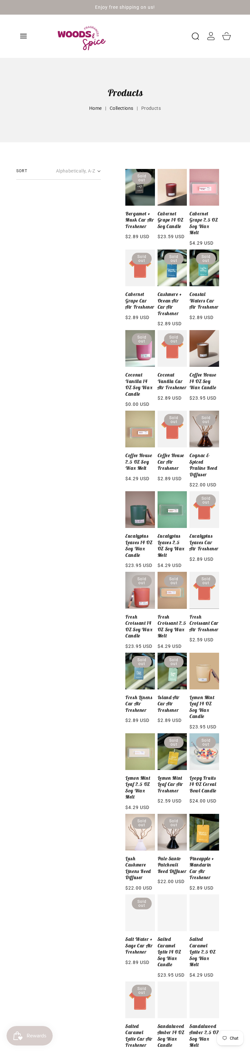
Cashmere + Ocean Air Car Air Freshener (170, 303)
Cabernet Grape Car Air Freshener (140, 300)
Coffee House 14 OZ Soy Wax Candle (202, 381)
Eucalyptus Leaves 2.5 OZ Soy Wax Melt (171, 545)
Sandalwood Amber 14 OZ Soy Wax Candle (171, 1035)
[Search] (195, 36)
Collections (121, 108)
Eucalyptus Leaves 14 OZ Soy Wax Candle (138, 545)
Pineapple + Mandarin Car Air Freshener (201, 868)
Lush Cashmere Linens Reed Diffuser (138, 868)
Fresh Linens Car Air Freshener (138, 703)
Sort (21, 171)
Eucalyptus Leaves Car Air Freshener (204, 542)
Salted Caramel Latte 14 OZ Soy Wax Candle (169, 952)
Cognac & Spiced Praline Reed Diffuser (203, 465)
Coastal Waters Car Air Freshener (204, 300)
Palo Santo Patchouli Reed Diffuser (172, 864)
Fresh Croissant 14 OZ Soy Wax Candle (138, 626)
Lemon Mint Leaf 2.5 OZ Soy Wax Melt (137, 787)
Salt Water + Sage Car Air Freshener (139, 945)
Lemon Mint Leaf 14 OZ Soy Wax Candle (201, 707)
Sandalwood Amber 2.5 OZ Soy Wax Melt (204, 1035)
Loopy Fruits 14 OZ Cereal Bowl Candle (202, 784)
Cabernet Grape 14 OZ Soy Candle (171, 220)
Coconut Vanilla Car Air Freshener (172, 381)
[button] (23, 36)
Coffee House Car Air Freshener (171, 461)
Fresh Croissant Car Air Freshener (204, 623)
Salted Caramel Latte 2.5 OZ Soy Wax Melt (202, 952)
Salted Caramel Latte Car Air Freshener (139, 1035)
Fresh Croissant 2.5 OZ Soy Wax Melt (172, 626)
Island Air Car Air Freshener (169, 703)
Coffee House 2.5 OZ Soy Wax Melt (138, 461)
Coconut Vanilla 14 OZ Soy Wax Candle (138, 384)
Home (95, 108)
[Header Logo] (116, 36)
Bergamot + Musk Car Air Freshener (139, 220)
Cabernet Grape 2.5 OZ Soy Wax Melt (203, 223)
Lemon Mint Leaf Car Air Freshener (170, 784)
